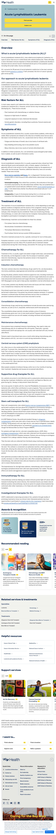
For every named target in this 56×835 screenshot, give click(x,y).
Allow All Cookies (49, 831)
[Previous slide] (50, 36)
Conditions (21, 9)
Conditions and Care (13, 9)
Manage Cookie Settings (10, 831)
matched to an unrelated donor (42, 425)
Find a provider (28, 20)
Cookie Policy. (45, 829)
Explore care (28, 25)
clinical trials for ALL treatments (31, 501)
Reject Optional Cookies (38, 831)
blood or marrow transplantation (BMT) (37, 405)
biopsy (25, 175)
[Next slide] (53, 36)
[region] (28, 827)
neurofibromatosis (10, 124)
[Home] (8, 2)
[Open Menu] (54, 2)
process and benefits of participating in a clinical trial (20, 503)
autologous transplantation (10, 433)
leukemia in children (16, 71)
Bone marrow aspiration (12, 175)
